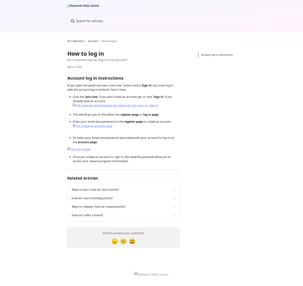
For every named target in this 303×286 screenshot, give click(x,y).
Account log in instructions (217, 54)
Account (92, 41)
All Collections (75, 41)
